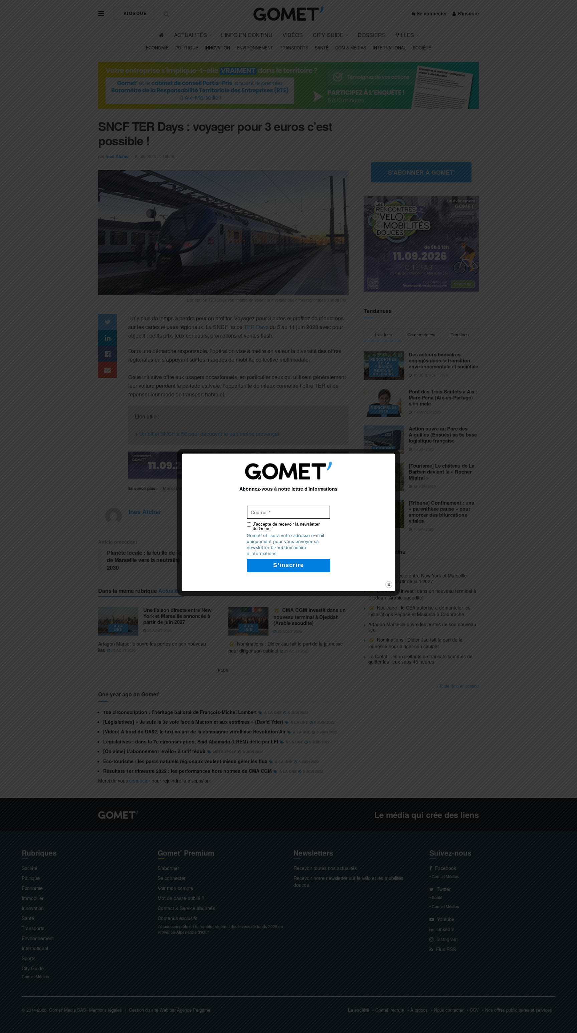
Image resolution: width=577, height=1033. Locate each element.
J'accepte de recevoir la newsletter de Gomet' (286, 526)
